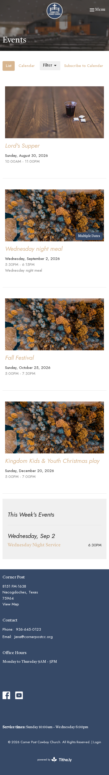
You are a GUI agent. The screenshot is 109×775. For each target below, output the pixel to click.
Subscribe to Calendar (83, 65)
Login (97, 742)
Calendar (27, 65)
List (8, 65)
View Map (11, 604)
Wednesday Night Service (34, 545)
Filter (47, 65)
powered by (51, 764)
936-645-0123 (28, 629)
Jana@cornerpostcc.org (33, 637)
